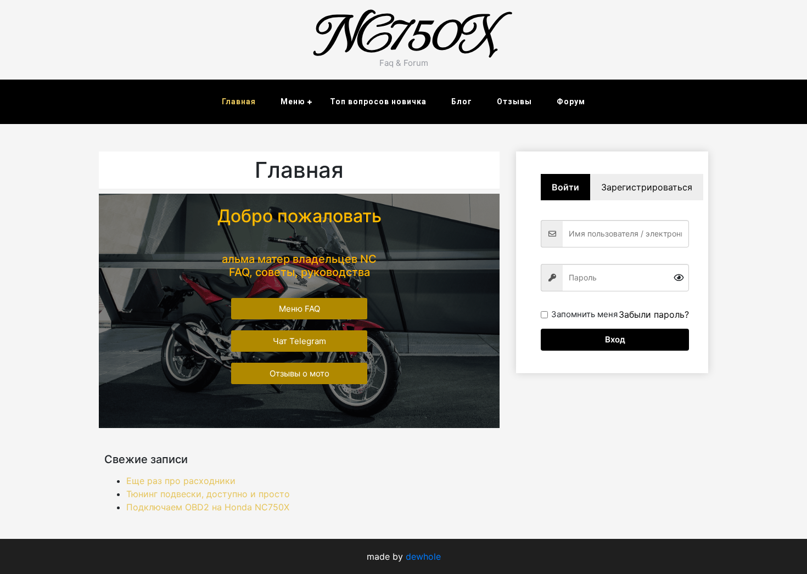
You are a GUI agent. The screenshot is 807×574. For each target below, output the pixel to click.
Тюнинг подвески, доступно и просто (208, 493)
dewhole (423, 556)
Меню (293, 101)
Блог (461, 101)
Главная (239, 101)
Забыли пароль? (654, 314)
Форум (571, 101)
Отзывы (514, 101)
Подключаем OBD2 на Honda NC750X (207, 507)
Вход (615, 339)
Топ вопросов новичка (378, 101)
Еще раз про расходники (181, 480)
